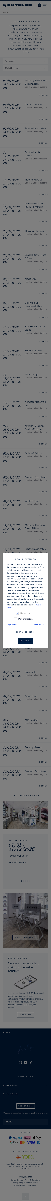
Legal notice (12, 624)
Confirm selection (25, 632)
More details (38, 624)
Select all (25, 640)
